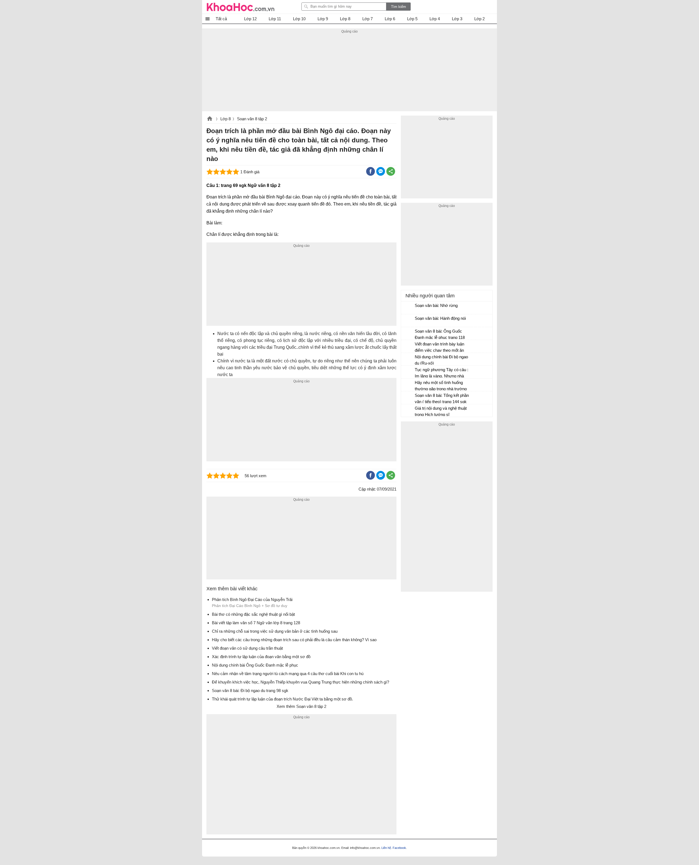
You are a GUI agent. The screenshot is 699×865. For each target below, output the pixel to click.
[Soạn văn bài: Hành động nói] (408, 320)
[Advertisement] (349, 73)
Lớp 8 (225, 118)
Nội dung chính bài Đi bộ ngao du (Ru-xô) (441, 359)
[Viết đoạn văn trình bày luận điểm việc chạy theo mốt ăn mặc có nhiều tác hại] (408, 346)
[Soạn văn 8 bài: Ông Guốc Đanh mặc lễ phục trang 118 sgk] (408, 333)
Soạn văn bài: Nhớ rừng (436, 305)
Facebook (399, 847)
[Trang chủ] (240, 6)
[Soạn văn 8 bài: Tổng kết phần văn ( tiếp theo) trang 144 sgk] (408, 398)
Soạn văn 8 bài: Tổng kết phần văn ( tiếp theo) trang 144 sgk (442, 398)
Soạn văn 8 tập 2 (252, 118)
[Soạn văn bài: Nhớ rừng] (408, 308)
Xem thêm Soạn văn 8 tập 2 (301, 706)
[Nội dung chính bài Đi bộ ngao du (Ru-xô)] (408, 359)
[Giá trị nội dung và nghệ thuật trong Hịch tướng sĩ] (408, 410)
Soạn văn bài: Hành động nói (440, 318)
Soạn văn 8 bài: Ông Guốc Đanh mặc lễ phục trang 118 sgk (440, 335)
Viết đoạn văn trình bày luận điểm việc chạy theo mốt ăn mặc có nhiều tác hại (439, 348)
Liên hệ (386, 847)
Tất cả (221, 18)
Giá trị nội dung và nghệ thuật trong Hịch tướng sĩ (441, 411)
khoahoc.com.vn (209, 119)
